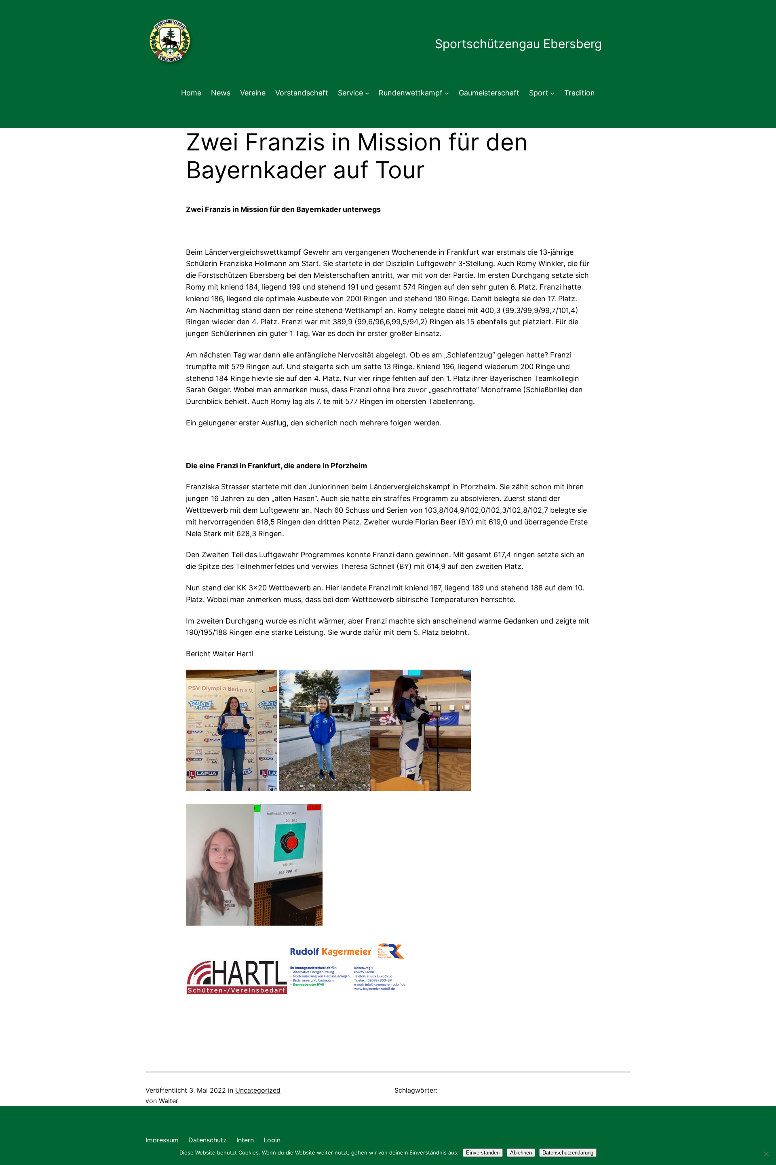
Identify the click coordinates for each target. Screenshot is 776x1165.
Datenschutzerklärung (567, 1153)
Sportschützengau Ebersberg (518, 43)
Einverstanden (483, 1153)
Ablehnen (521, 1153)
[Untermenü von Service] (367, 93)
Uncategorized (257, 1090)
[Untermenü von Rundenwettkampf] (447, 93)
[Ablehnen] (766, 1154)
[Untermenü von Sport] (552, 93)
